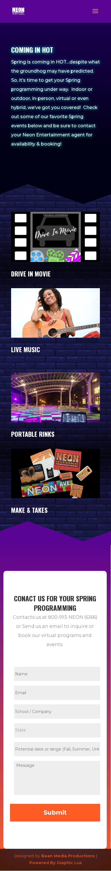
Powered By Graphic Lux (55, 862)
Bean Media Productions (68, 855)
